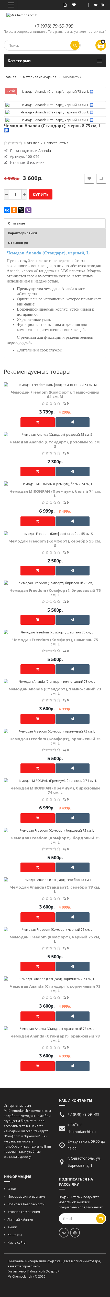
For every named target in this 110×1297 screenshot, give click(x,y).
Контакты (15, 1235)
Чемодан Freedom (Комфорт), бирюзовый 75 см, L (55, 592)
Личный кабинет (20, 1219)
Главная (10, 77)
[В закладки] (89, 179)
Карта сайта (17, 1242)
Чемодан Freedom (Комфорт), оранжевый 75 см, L (55, 741)
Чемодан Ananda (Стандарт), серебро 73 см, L (55, 889)
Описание (16, 223)
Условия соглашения (24, 1212)
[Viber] (28, 210)
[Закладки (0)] (74, 5)
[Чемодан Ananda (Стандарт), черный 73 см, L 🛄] (55, 91)
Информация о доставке (26, 1196)
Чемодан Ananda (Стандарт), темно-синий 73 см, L (55, 691)
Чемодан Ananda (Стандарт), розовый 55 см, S (55, 444)
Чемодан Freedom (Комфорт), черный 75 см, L (55, 939)
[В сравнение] (101, 179)
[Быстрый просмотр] (104, 356)
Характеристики (22, 233)
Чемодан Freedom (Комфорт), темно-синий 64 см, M (55, 394)
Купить (41, 194)
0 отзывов (31, 143)
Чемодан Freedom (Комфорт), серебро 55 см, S (55, 543)
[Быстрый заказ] (73, 422)
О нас (12, 1189)
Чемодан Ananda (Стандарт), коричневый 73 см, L (55, 988)
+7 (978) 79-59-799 (53, 26)
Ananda (44, 150)
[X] (21, 210)
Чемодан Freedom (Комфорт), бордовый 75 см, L (55, 840)
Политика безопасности (26, 1204)
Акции (12, 1227)
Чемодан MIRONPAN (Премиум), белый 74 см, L (55, 493)
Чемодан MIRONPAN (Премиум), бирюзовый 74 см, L (55, 790)
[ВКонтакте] (7, 210)
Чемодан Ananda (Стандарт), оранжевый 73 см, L (55, 1038)
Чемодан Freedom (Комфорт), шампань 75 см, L (55, 641)
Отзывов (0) (18, 243)
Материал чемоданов (39, 77)
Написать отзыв (56, 143)
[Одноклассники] (14, 210)
